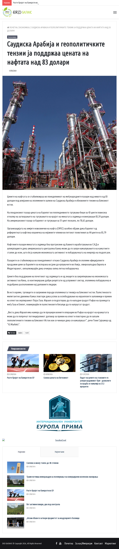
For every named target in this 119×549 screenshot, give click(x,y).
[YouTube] (60, 543)
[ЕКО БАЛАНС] (17, 12)
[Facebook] (56, 543)
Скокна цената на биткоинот (56, 377)
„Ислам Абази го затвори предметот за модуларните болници (52, 518)
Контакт (98, 543)
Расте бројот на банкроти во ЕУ (26, 2)
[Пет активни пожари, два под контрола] (15, 509)
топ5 (27, 333)
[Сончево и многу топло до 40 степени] (15, 467)
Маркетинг (110, 543)
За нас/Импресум (83, 543)
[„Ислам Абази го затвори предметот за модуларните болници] (15, 522)
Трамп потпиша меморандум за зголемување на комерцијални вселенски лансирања (62, 477)
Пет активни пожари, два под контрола (43, 504)
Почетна (13, 27)
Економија (24, 27)
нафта (20, 333)
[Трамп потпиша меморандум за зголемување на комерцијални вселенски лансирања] (15, 481)
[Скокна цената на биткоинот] (59, 363)
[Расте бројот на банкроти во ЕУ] (23, 363)
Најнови (21, 451)
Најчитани (59, 451)
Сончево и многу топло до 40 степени (42, 463)
